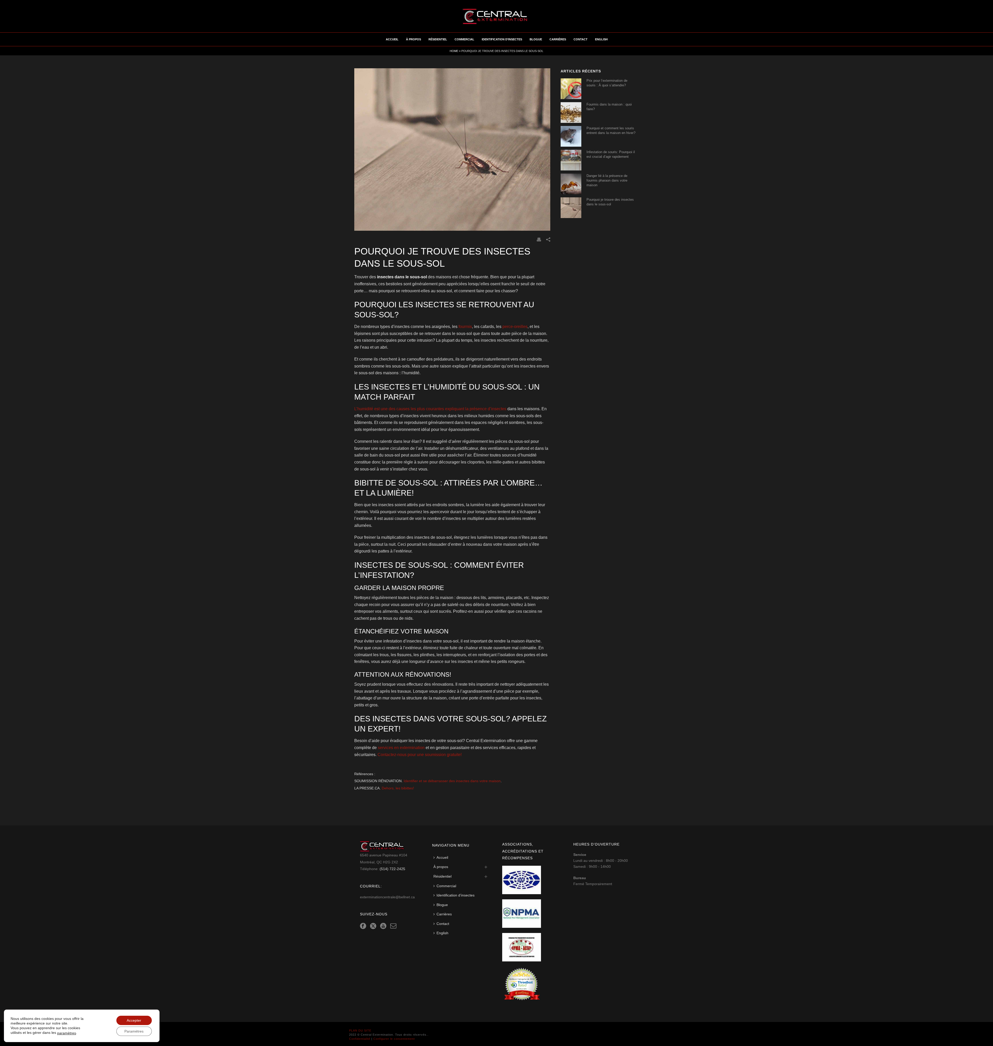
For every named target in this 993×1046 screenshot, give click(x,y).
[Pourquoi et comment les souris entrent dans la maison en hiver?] (571, 136)
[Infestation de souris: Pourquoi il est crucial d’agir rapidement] (571, 160)
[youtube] (383, 926)
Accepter (134, 1020)
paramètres (66, 1033)
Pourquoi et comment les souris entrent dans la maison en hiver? (610, 130)
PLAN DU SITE (360, 1030)
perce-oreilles (515, 326)
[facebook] (363, 926)
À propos (413, 39)
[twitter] (373, 926)
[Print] (539, 239)
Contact (581, 39)
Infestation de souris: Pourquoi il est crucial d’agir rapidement (610, 154)
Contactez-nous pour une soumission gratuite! (420, 754)
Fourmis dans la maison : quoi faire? (609, 106)
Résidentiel (437, 39)
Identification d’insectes (502, 39)
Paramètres (134, 1031)
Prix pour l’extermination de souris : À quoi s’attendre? (606, 83)
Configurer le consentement (394, 1038)
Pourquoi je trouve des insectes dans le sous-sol (610, 202)
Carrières (558, 39)
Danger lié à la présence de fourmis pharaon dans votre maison (606, 180)
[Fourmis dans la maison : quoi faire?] (571, 112)
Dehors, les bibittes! (398, 788)
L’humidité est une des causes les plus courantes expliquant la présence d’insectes (430, 409)
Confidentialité (359, 1038)
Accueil (392, 39)
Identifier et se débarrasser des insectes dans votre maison (452, 781)
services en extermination (401, 747)
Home (454, 51)
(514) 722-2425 (392, 869)
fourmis (465, 326)
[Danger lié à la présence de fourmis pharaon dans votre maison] (571, 184)
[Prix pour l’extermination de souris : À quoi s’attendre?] (571, 88)
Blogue (536, 39)
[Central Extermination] (496, 16)
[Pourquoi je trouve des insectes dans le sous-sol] (452, 149)
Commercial (464, 39)
